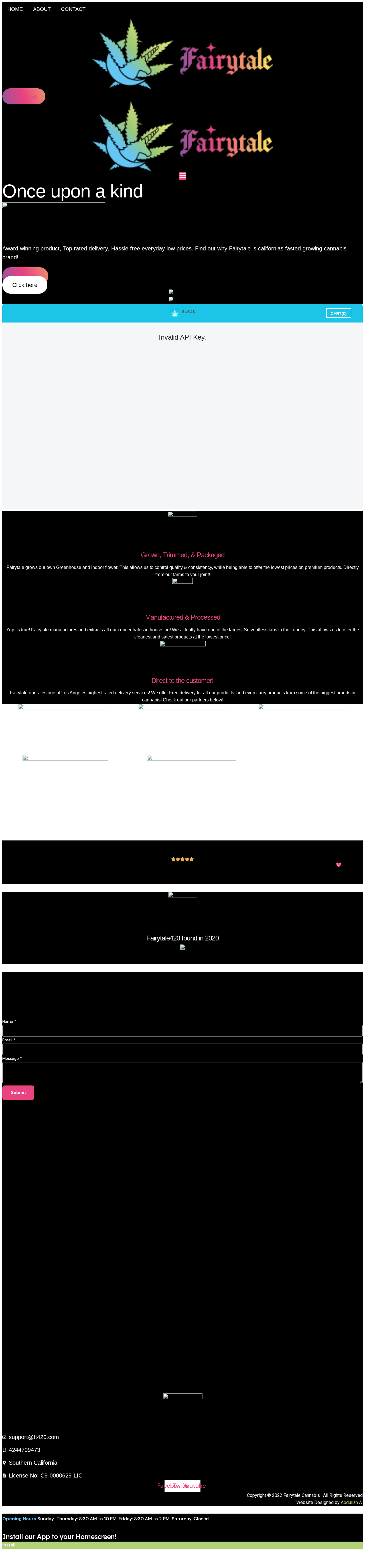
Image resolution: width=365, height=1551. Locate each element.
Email (8, 1039)
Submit (18, 1092)
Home (15, 9)
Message (12, 1058)
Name (9, 1021)
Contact (73, 9)
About (42, 9)
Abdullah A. (352, 1502)
